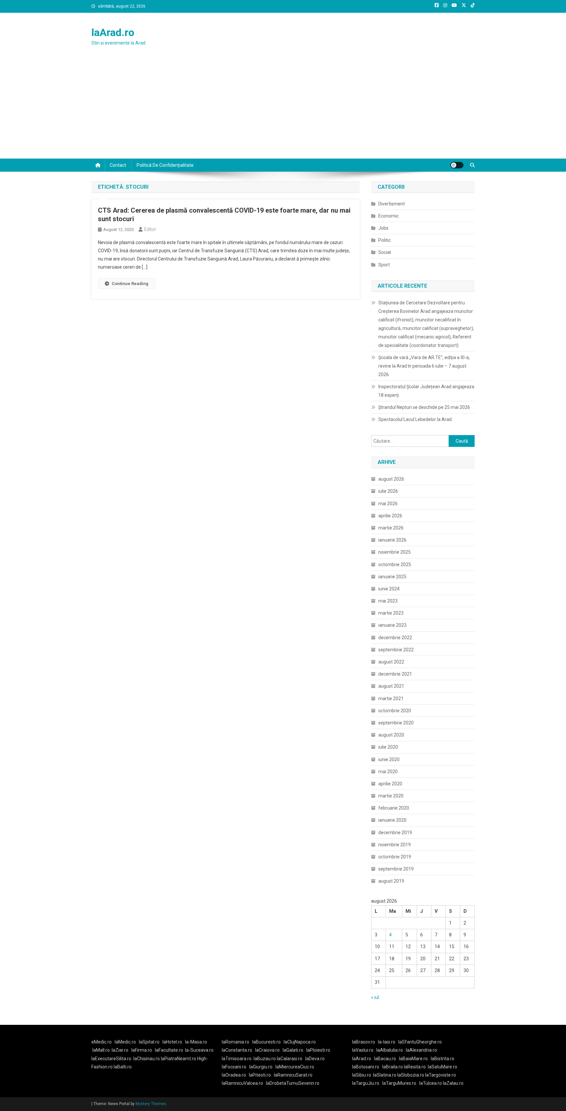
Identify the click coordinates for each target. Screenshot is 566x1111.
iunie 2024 (389, 588)
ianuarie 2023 (392, 625)
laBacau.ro (385, 1058)
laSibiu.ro (361, 1075)
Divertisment (391, 203)
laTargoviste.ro (440, 1075)
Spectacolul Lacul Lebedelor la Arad (415, 419)
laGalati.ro (293, 1050)
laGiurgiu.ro (262, 1066)
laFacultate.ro (169, 1050)
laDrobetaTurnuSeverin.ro (292, 1083)
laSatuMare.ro (442, 1066)
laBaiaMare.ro (413, 1058)
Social (384, 252)
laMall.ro (101, 1050)
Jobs (383, 228)
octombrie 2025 (394, 564)
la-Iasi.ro (386, 1041)
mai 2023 (388, 600)
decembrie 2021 (395, 674)
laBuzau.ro (265, 1058)
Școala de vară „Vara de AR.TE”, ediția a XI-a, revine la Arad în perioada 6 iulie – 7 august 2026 (424, 366)
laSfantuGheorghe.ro (420, 1041)
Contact (118, 165)
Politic (384, 240)
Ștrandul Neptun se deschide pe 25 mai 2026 (424, 407)
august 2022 (391, 661)
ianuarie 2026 (392, 540)
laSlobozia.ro (410, 1075)
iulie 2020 (388, 747)
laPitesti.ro (260, 1075)
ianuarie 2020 (392, 820)
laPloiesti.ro (318, 1050)
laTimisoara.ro (237, 1058)
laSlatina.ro (384, 1075)
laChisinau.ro (146, 1058)
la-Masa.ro (196, 1041)
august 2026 (391, 479)
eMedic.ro (101, 1041)
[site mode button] (456, 165)
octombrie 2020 (394, 710)
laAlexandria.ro (421, 1050)
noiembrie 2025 (394, 552)
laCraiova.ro (267, 1050)
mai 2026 (388, 503)
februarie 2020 (393, 808)
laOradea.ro (234, 1075)
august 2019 (391, 881)
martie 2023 (391, 613)
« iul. (375, 997)
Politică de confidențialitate (165, 165)
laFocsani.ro (234, 1066)
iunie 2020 (389, 759)
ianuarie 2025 (392, 576)
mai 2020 (388, 771)
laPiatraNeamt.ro (178, 1058)
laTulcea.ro (431, 1083)
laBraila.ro (392, 1066)
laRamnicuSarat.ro (293, 1075)
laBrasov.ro (363, 1041)
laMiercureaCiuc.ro (294, 1066)
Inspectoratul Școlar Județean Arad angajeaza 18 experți (426, 391)
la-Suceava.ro (199, 1050)
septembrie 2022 (396, 649)
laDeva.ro (315, 1058)
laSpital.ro (149, 1041)
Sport (384, 264)
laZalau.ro (453, 1083)
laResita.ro (415, 1066)
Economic (388, 216)
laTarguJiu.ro (367, 1083)
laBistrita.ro (442, 1058)
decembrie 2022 (395, 637)
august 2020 (391, 734)
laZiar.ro (120, 1050)
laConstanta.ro (237, 1050)
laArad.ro (112, 32)
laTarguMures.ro (399, 1083)
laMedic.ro (126, 1041)
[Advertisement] (283, 109)
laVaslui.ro (364, 1050)
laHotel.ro (172, 1041)
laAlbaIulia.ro (389, 1050)
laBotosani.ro (365, 1066)
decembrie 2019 (395, 832)
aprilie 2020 (390, 783)
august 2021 (391, 686)
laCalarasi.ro (289, 1058)
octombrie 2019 (394, 856)
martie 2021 (391, 698)
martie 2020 (391, 795)
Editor (150, 229)
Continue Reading (130, 283)
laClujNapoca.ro (300, 1041)
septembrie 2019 (396, 869)
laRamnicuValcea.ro (242, 1083)
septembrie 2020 (396, 722)
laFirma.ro (141, 1050)
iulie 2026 (388, 491)
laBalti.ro (123, 1066)
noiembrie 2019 (394, 844)
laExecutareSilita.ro (111, 1058)
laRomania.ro (235, 1041)
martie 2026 (391, 527)
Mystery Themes (151, 1103)
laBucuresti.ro (266, 1041)
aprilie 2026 (390, 515)
